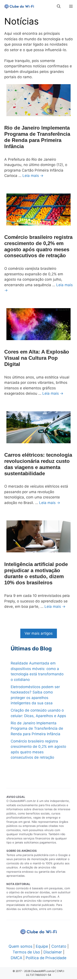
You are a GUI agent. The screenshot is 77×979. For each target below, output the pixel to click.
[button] (59, 6)
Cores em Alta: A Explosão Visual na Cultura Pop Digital (36, 358)
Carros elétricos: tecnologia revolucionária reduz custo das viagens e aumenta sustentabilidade (38, 464)
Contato (58, 946)
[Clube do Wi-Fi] (19, 6)
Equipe (42, 946)
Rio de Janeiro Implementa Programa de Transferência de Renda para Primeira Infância (37, 137)
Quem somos (20, 946)
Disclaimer (52, 952)
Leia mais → (32, 175)
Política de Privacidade (46, 958)
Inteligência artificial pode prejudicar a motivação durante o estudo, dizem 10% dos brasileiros (36, 573)
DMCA (16, 958)
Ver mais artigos (39, 633)
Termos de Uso (26, 952)
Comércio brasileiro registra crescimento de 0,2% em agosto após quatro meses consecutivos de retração (38, 246)
